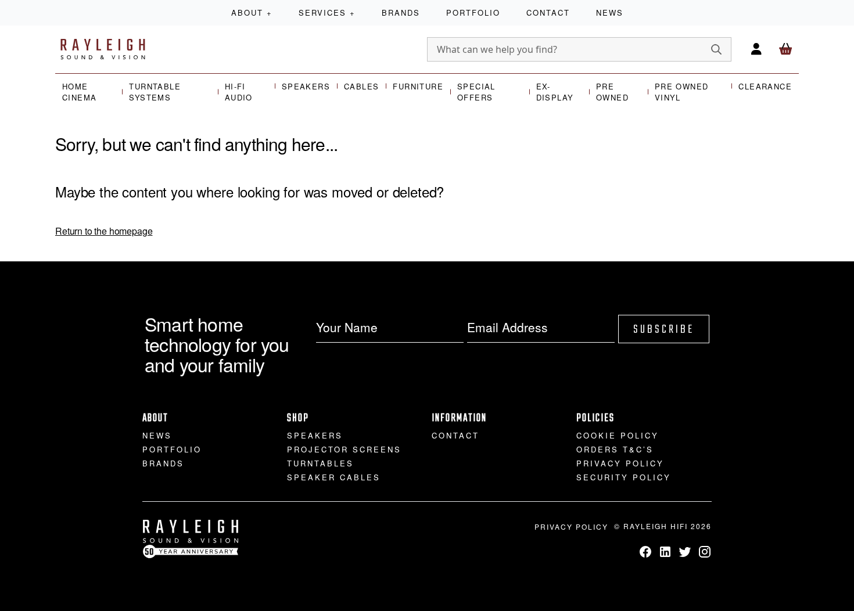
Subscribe (663, 329)
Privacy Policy (620, 463)
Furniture (418, 86)
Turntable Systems (155, 92)
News (609, 12)
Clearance (765, 86)
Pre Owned (612, 92)
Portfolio (473, 12)
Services (327, 12)
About (251, 12)
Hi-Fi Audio (239, 92)
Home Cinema (79, 92)
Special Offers (476, 92)
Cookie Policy (617, 435)
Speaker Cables (334, 477)
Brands (401, 12)
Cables (361, 86)
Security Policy (623, 477)
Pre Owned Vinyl (682, 92)
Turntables (320, 463)
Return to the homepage (103, 231)
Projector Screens (344, 449)
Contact (548, 12)
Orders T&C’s (615, 449)
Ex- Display (555, 92)
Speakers (306, 86)
